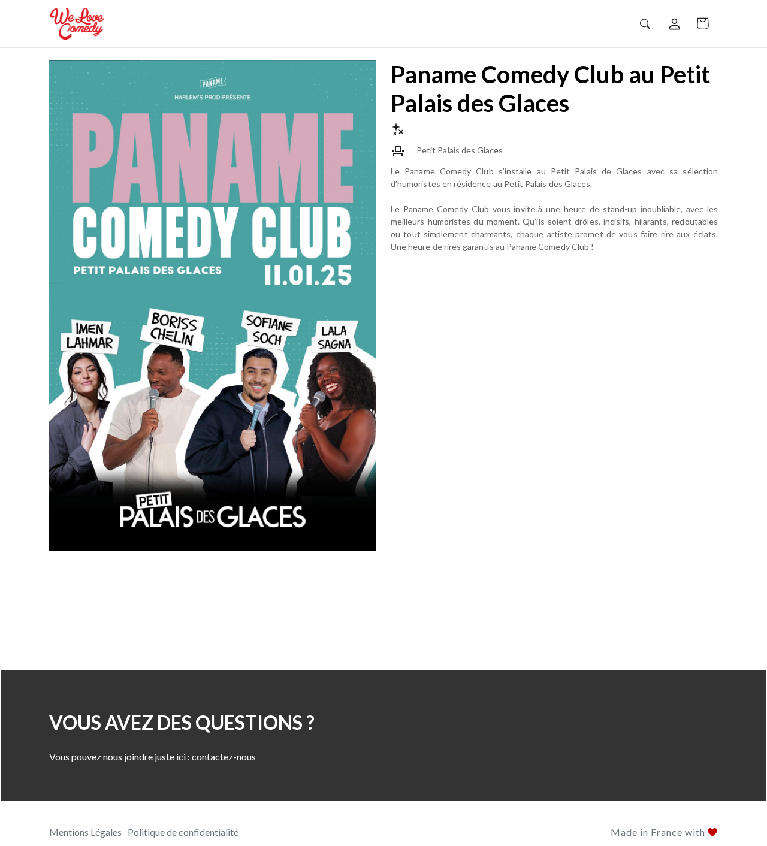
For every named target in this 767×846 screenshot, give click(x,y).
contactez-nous (224, 756)
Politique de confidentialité (183, 832)
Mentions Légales (85, 832)
